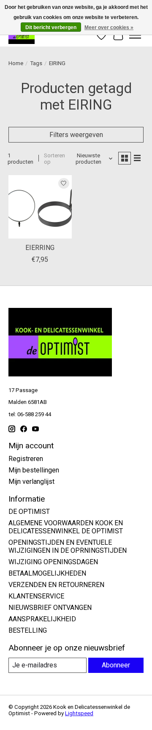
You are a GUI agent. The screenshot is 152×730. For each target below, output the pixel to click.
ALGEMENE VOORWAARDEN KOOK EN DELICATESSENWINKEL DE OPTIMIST (65, 527)
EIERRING (39, 248)
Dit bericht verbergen (50, 27)
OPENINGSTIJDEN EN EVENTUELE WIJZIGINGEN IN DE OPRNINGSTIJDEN (67, 546)
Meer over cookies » (108, 27)
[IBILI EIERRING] (40, 207)
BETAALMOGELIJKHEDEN (47, 573)
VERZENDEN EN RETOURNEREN (56, 585)
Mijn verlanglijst (31, 482)
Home (15, 63)
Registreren (25, 459)
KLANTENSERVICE (36, 596)
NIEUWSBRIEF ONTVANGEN (50, 608)
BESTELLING (27, 630)
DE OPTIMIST (29, 512)
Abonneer (116, 665)
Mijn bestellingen (33, 470)
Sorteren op (54, 158)
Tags (36, 63)
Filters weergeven (76, 135)
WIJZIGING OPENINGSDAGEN (53, 562)
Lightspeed (79, 713)
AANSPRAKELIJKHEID (42, 619)
